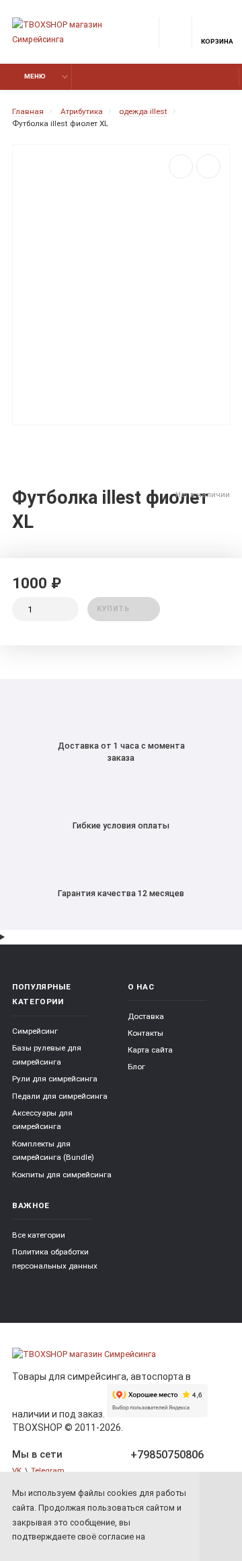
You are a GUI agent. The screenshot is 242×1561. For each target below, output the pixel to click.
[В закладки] (208, 166)
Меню (35, 76)
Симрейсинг (35, 1031)
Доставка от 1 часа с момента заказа (121, 752)
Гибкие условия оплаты (121, 825)
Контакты (145, 1033)
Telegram (48, 1470)
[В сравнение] (181, 166)
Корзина (217, 41)
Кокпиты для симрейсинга (62, 1174)
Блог (136, 1066)
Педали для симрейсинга (60, 1096)
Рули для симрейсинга (54, 1078)
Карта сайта (150, 1050)
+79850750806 (167, 1454)
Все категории (38, 1235)
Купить (113, 608)
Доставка (146, 1016)
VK (17, 1470)
